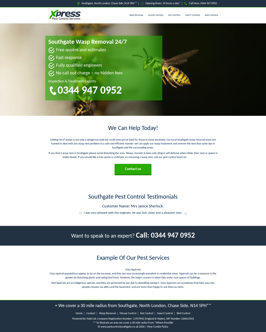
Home (79, 313)
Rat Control (174, 15)
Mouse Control (156, 15)
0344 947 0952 (208, 3)
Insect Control (192, 15)
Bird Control (211, 15)
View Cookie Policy (157, 326)
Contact (90, 313)
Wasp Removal (136, 15)
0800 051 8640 (195, 157)
